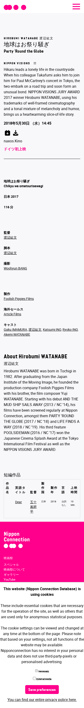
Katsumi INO (52, 329)
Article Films (12, 314)
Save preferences (42, 690)
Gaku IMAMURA (15, 329)
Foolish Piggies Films (19, 298)
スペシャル (11, 564)
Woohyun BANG (15, 268)
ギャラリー (11, 574)
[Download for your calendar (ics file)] (15, 132)
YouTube (9, 579)
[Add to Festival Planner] (7, 132)
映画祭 (8, 558)
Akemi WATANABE (17, 334)
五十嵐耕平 (33, 507)
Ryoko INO (70, 329)
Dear (18, 502)
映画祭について (14, 569)
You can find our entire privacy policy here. (42, 699)
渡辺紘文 (10, 237)
